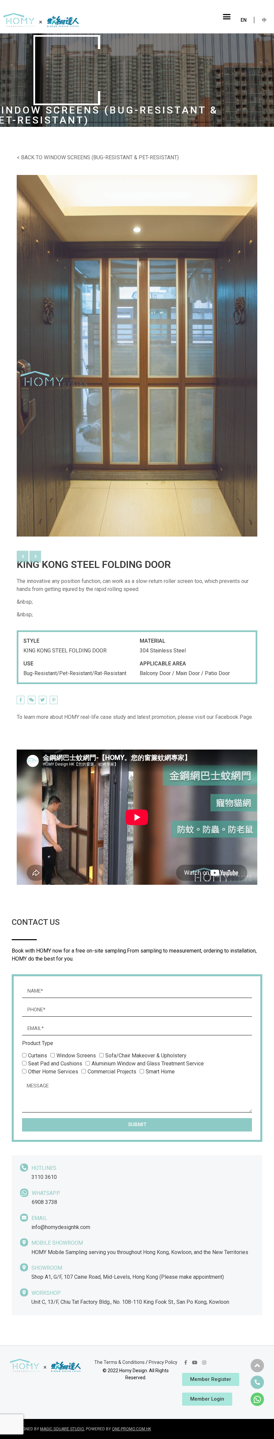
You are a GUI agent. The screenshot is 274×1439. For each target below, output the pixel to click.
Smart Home (160, 1071)
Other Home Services (53, 1071)
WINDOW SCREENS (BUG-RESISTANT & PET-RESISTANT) (111, 157)
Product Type (37, 1043)
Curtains (37, 1055)
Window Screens (76, 1055)
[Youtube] (194, 1362)
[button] (227, 16)
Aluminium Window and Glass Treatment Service (148, 1063)
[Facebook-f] (185, 1362)
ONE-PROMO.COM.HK (131, 1429)
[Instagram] (204, 1362)
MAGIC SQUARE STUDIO (62, 1429)
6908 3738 (44, 1202)
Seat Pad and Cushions (55, 1063)
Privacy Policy (163, 1362)
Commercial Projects (112, 1071)
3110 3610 (44, 1177)
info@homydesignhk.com (60, 1227)
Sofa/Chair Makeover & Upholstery (145, 1055)
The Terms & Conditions (119, 1362)
